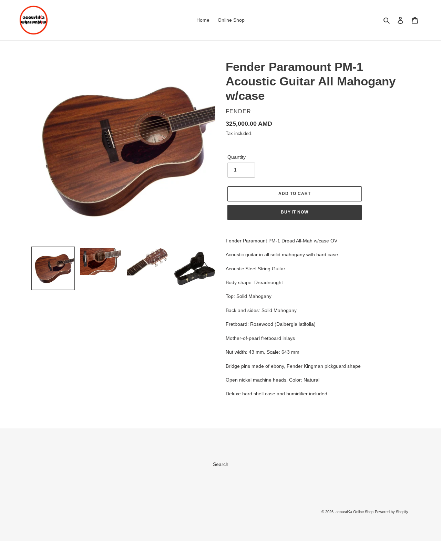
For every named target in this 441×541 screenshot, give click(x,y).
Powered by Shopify (391, 512)
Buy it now (295, 212)
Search (220, 464)
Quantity (236, 157)
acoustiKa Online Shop (354, 512)
